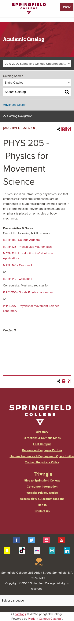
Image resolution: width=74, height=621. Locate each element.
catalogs (20, 614)
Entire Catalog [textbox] (14, 83)
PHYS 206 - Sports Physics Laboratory (28, 292)
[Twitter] (31, 540)
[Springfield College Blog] (39, 561)
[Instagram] (46, 540)
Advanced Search (14, 105)
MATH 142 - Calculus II (17, 279)
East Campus (42, 444)
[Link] (29, 13)
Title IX (42, 505)
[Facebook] (16, 540)
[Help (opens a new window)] (68, 129)
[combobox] (37, 63)
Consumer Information (42, 487)
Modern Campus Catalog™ (45, 619)
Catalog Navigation (19, 116)
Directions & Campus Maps (42, 438)
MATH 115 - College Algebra (21, 240)
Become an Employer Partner (42, 450)
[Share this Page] (59, 129)
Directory (42, 432)
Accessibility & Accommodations (42, 499)
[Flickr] (37, 550)
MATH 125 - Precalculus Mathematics (27, 247)
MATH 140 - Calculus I (17, 265)
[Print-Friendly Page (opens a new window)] (63, 129)
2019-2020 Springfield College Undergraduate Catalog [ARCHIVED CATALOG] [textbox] (38, 64)
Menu (67, 6)
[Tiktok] (22, 550)
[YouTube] (61, 540)
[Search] (67, 92)
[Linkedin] (67, 550)
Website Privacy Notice (42, 493)
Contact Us (42, 511)
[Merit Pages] (52, 550)
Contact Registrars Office (42, 462)
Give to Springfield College (42, 480)
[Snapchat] (7, 550)
